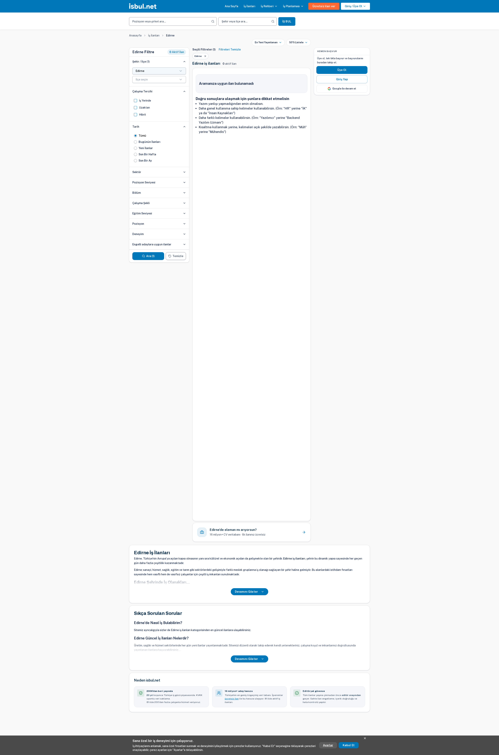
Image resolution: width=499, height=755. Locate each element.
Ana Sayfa (231, 6)
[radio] (135, 135)
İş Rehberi (267, 6)
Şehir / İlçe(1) (141, 61)
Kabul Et (349, 745)
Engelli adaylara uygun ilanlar (151, 244)
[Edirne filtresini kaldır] (205, 56)
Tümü (142, 135)
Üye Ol (342, 70)
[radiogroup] (159, 148)
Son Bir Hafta (147, 154)
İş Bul (286, 21)
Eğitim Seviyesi (142, 213)
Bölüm (136, 192)
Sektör (136, 172)
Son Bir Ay (145, 160)
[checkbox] (135, 100)
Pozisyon (138, 223)
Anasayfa (135, 35)
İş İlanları (249, 6)
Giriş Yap (342, 79)
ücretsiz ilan (232, 698)
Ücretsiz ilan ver (323, 6)
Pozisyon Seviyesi (143, 182)
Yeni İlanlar (146, 148)
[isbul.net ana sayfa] (143, 6)
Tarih (135, 126)
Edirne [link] (170, 35)
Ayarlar (328, 745)
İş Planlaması (291, 6)
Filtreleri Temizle (230, 49)
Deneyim (138, 234)
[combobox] (159, 70)
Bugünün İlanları (149, 142)
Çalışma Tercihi (142, 91)
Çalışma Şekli (141, 203)
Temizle (178, 256)
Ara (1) (150, 256)
